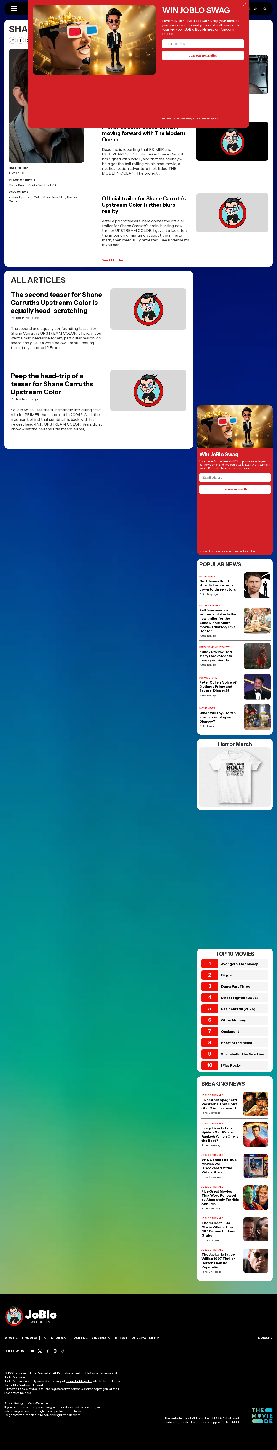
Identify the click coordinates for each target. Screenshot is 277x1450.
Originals (101, 1338)
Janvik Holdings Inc (79, 1381)
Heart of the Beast (236, 1043)
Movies (11, 1338)
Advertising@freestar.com (62, 1415)
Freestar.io (73, 1411)
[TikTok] (255, 8)
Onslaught (230, 1031)
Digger (227, 975)
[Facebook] (47, 1351)
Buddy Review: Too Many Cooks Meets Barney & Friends (215, 656)
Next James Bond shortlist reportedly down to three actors (217, 585)
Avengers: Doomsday (239, 964)
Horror (29, 1338)
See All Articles (112, 260)
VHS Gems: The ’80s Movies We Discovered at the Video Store (219, 1166)
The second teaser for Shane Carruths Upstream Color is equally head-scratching (56, 303)
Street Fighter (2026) (239, 997)
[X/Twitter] (40, 1351)
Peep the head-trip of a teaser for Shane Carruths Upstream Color (52, 384)
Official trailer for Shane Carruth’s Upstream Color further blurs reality (144, 204)
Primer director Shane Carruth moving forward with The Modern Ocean (143, 133)
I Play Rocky (231, 1065)
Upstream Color (30, 197)
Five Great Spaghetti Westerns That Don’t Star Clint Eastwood (219, 1104)
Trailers (79, 1338)
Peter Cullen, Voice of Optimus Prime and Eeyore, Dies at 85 (218, 686)
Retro (121, 1338)
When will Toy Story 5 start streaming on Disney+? (217, 717)
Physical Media (146, 1338)
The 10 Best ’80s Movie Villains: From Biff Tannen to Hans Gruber (218, 1229)
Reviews (58, 1338)
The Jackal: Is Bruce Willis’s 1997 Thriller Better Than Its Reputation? (218, 1260)
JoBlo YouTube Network (27, 1385)
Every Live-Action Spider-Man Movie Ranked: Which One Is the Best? (219, 1134)
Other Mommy (233, 1020)
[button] (14, 9)
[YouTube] (32, 1351)
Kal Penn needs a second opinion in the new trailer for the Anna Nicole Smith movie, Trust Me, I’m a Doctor (217, 620)
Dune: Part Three (235, 986)
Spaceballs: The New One (242, 1054)
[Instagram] (55, 1351)
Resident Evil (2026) (238, 1009)
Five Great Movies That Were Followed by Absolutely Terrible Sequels (220, 1197)
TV (44, 1338)
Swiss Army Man (54, 197)
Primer (13, 197)
